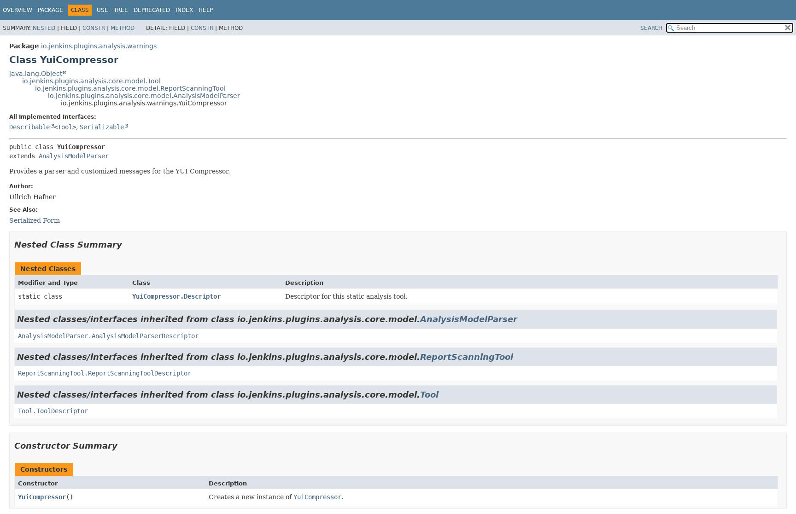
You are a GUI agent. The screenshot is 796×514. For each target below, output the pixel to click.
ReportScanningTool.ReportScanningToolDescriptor (104, 373)
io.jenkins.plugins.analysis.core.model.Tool (91, 81)
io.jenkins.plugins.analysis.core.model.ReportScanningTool (130, 88)
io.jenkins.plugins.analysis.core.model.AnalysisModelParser (144, 95)
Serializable (102, 127)
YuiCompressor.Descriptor (176, 296)
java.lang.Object (35, 73)
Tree (121, 10)
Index (184, 10)
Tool (65, 127)
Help (206, 10)
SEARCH (651, 28)
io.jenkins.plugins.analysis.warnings (99, 46)
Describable (29, 127)
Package (50, 10)
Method (123, 28)
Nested (44, 28)
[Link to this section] (128, 244)
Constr (93, 28)
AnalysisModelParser (74, 156)
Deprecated (152, 10)
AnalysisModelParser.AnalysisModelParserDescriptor (108, 336)
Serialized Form (34, 220)
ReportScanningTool (466, 357)
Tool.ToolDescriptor (53, 411)
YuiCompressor (42, 497)
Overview (17, 10)
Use (102, 10)
